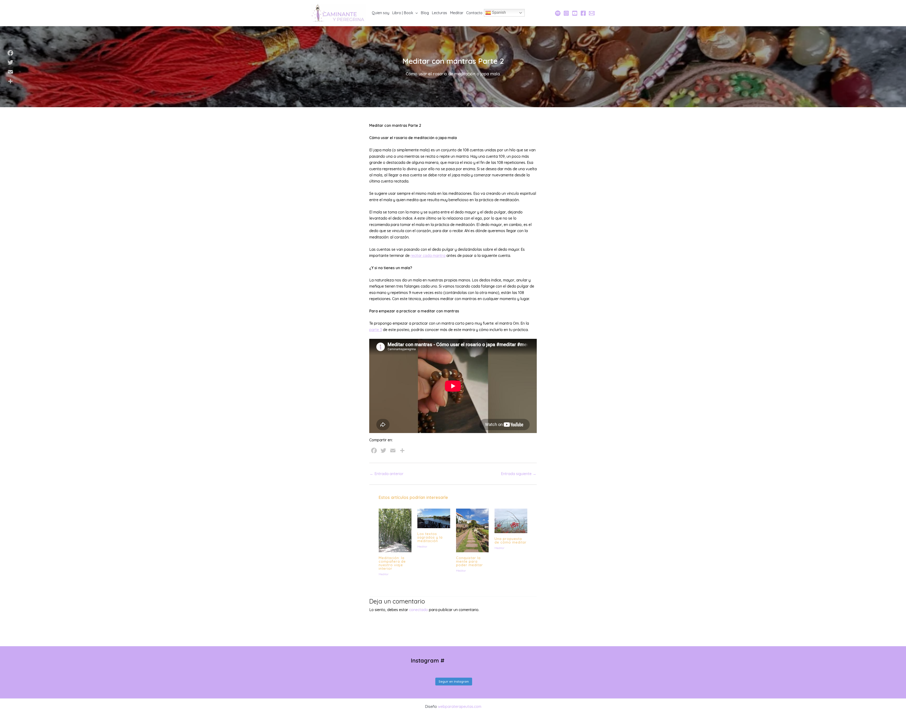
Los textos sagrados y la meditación (430, 537)
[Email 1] (592, 13)
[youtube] (575, 13)
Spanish (498, 13)
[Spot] (558, 13)
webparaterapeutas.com (459, 706)
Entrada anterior (386, 474)
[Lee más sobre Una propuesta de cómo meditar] (511, 520)
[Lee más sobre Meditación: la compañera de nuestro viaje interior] (395, 529)
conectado (418, 609)
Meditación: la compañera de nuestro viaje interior (392, 563)
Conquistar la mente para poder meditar (469, 561)
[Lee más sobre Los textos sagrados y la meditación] (433, 517)
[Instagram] (566, 13)
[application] (415, 12)
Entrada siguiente (518, 474)
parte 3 (375, 329)
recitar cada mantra (428, 255)
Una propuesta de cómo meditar (511, 540)
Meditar (384, 574)
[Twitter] (10, 62)
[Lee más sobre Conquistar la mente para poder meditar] (472, 529)
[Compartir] (10, 81)
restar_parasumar (470, 660)
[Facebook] (583, 13)
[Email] (10, 72)
